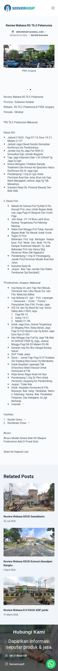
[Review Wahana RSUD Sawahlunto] (29, 497)
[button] (7, 66)
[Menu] (53, 8)
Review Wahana (39, 35)
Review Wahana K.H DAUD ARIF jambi (26, 610)
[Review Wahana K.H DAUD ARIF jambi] (29, 591)
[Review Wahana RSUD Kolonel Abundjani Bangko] (29, 542)
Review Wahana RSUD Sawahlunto (24, 516)
